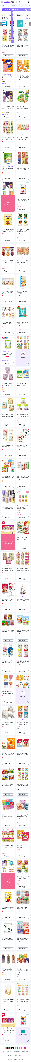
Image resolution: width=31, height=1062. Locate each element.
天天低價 (12, 22)
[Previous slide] (2, 35)
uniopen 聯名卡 (19, 10)
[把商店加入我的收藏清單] (28, 364)
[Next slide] (14, 35)
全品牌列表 (27, 18)
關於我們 (15, 1055)
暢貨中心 (12, 16)
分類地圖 (21, 1059)
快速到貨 (12, 19)
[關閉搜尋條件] (10, 5)
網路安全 (10, 1059)
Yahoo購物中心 (10, 2)
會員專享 (12, 35)
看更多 (12, 41)
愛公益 (12, 38)
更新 (26, 1052)
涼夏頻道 (12, 26)
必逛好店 (12, 29)
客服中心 (9, 1055)
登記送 (12, 13)
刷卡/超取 (12, 32)
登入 (22, 2)
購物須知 (21, 1055)
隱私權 (15, 1059)
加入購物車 (9, 55)
